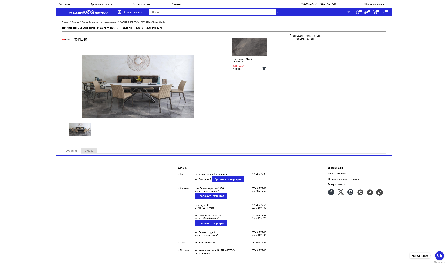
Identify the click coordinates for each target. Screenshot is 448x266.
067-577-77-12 (328, 4)
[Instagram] (350, 192)
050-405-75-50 (309, 4)
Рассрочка (64, 4)
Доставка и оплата (101, 4)
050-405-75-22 (259, 242)
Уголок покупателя (338, 173)
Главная (65, 22)
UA (348, 12)
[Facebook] (331, 192)
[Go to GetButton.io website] (439, 262)
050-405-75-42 (259, 188)
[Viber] (360, 192)
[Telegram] (370, 192)
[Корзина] (375, 12)
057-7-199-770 (259, 218)
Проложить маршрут (227, 179)
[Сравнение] (366, 12)
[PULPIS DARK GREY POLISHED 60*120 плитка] (249, 47)
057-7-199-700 (259, 207)
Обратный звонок (374, 4)
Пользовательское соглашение (344, 179)
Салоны (176, 4)
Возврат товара (336, 184)
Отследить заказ (142, 4)
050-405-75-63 (259, 191)
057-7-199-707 (259, 235)
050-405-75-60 (259, 232)
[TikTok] (379, 192)
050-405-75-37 (259, 174)
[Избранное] (358, 12)
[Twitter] (341, 192)
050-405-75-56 (259, 205)
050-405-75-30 (259, 250)
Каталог (75, 22)
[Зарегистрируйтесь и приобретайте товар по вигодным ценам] (384, 12)
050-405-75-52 (259, 215)
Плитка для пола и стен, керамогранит (99, 22)
